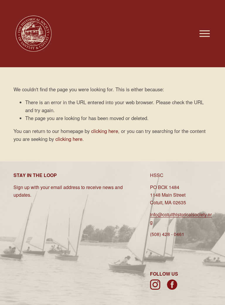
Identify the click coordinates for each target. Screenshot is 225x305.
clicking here (104, 130)
